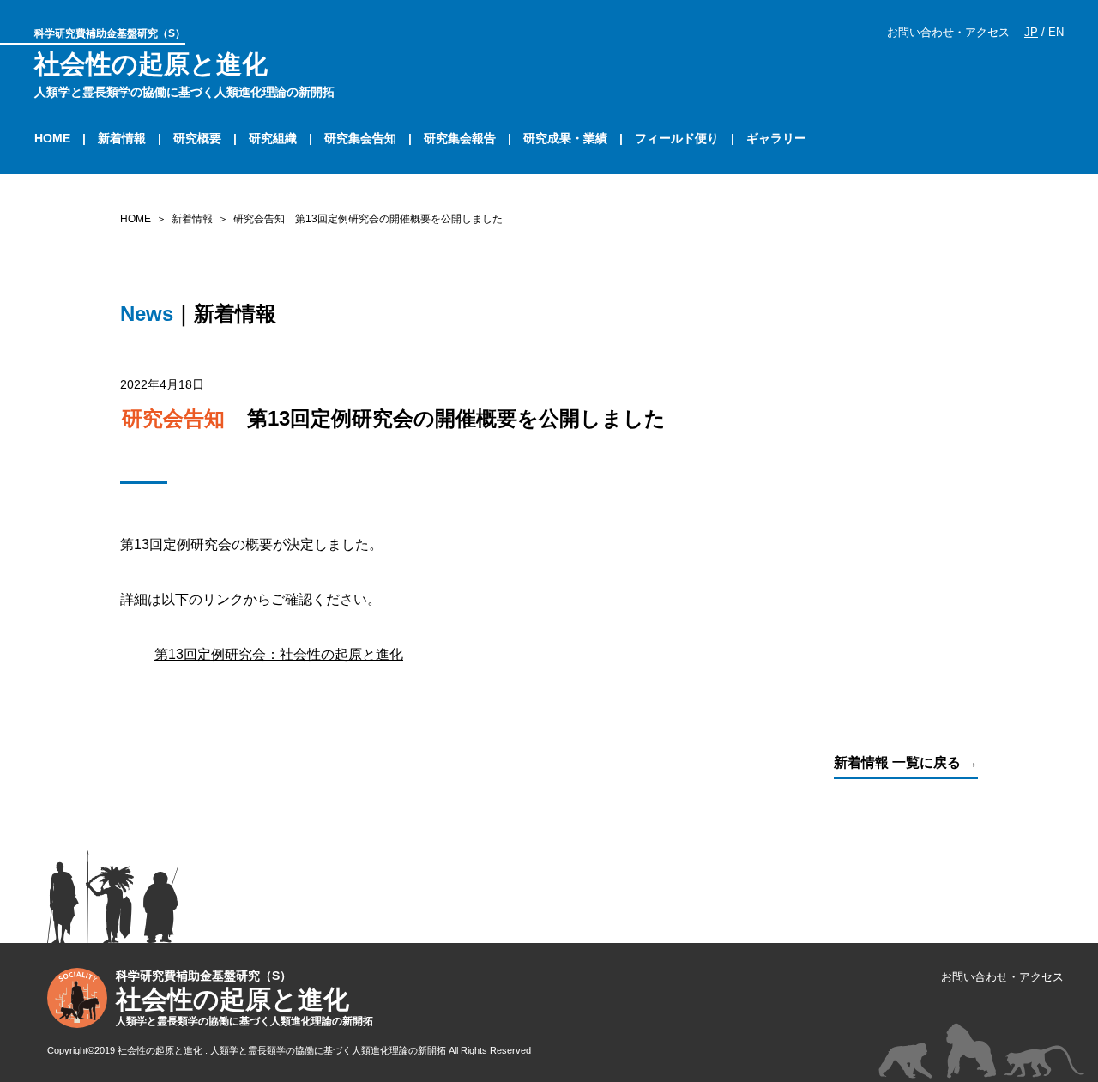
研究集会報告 (460, 138)
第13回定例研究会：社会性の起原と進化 (278, 654)
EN (1056, 32)
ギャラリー (776, 138)
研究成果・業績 (565, 138)
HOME (52, 138)
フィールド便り (677, 138)
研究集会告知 (360, 138)
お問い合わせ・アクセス (948, 32)
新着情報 (122, 138)
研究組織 (273, 138)
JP (1031, 32)
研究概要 (197, 138)
